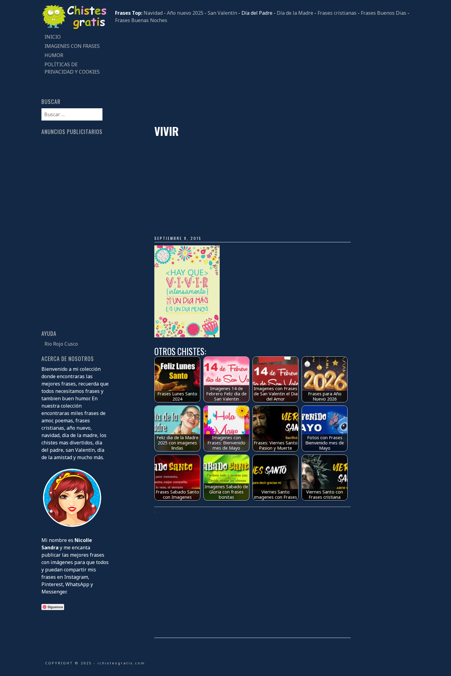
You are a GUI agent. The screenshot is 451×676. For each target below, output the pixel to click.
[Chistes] (75, 28)
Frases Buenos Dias (383, 13)
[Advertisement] (262, 74)
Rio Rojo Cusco (61, 343)
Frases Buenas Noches (141, 20)
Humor (53, 55)
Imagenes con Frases (72, 46)
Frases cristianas (337, 13)
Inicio (52, 36)
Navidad (153, 13)
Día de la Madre (295, 13)
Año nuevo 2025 (185, 13)
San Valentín (222, 13)
